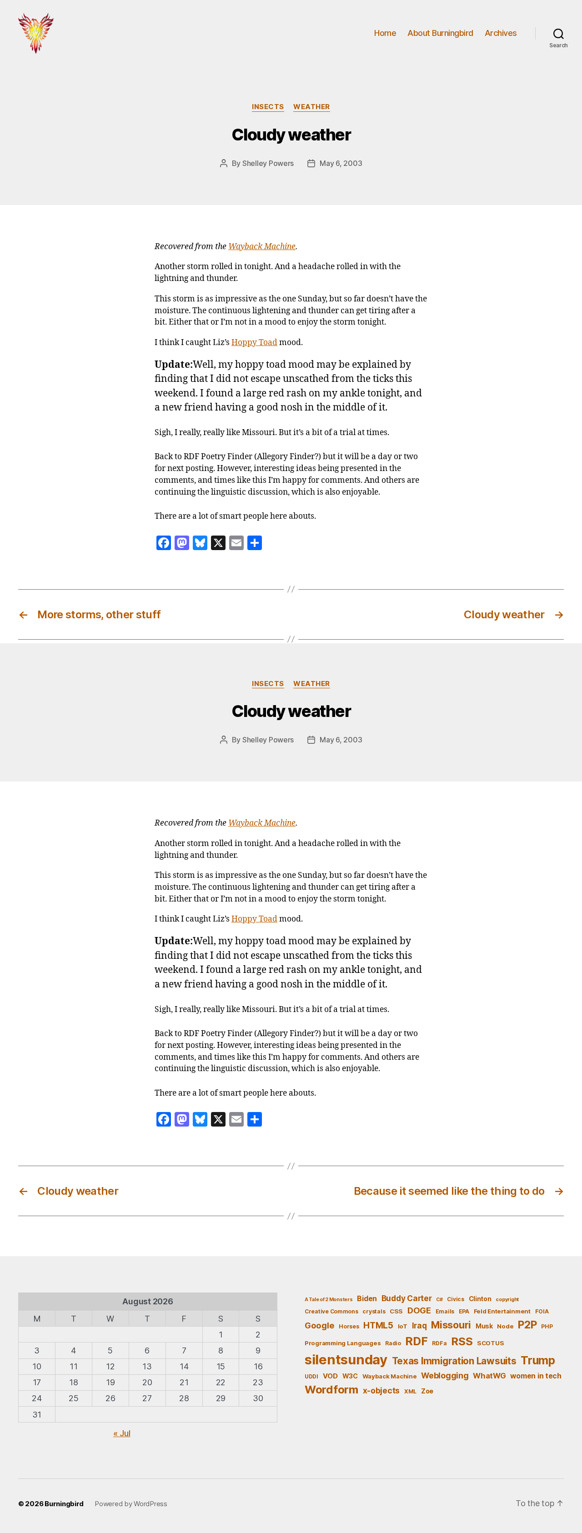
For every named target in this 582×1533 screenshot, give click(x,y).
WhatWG (489, 1375)
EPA (464, 1311)
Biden (367, 1298)
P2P (527, 1324)
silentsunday (346, 1360)
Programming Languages (343, 1343)
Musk (484, 1326)
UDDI (311, 1376)
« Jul (121, 1433)
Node (505, 1326)
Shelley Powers (268, 163)
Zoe (427, 1391)
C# (439, 1300)
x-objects (381, 1390)
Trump (538, 1360)
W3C (350, 1376)
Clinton (480, 1299)
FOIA (542, 1311)
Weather (311, 107)
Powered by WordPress (131, 1503)
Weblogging (444, 1375)
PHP (546, 1326)
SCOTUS (490, 1343)
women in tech (536, 1376)
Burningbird (64, 1503)
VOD (330, 1376)
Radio (393, 1343)
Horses (349, 1326)
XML (410, 1391)
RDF (416, 1341)
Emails (445, 1311)
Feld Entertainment (502, 1311)
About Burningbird (440, 33)
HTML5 (378, 1325)
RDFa (439, 1343)
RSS (461, 1341)
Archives (501, 33)
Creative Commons (331, 1311)
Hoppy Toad (254, 343)
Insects (268, 107)
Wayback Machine (262, 247)
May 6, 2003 (341, 163)
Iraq (419, 1325)
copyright (507, 1300)
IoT (402, 1326)
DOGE (419, 1310)
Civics (455, 1299)
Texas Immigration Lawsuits (454, 1361)
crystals (373, 1311)
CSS (396, 1311)
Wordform (331, 1389)
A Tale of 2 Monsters (329, 1300)
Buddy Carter (406, 1298)
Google (319, 1325)
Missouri (451, 1325)
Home (385, 33)
